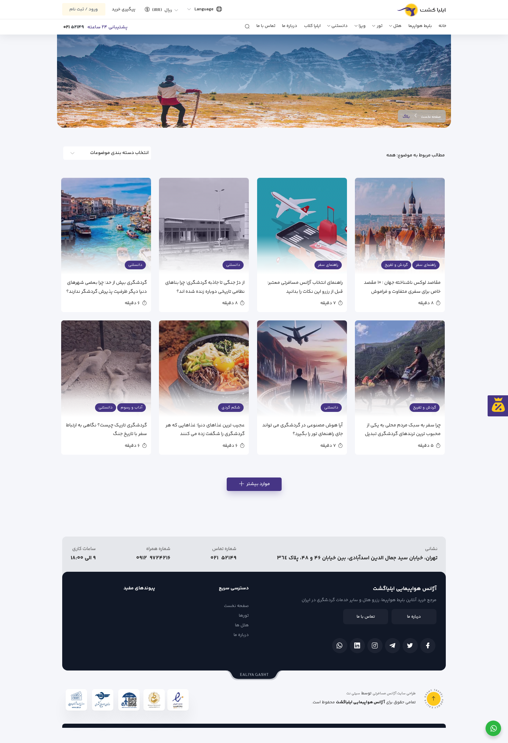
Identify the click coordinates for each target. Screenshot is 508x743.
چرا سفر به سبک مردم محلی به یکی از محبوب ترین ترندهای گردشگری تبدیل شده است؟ (403, 429)
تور (380, 25)
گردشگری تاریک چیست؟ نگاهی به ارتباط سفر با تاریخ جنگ (106, 429)
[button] (159, 9)
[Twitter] (410, 645)
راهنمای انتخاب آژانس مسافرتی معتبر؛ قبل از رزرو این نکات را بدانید (305, 287)
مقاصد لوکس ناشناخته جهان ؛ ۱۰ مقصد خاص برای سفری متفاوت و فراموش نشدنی (402, 287)
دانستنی (339, 25)
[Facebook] (427, 645)
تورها (244, 615)
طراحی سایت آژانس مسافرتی (394, 693)
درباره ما (289, 25)
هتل (397, 25)
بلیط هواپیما (420, 25)
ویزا (362, 25)
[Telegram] (392, 645)
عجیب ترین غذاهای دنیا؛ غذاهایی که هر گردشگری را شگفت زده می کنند (205, 429)
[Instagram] (375, 645)
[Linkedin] (357, 645)
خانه (442, 25)
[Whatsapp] (339, 645)
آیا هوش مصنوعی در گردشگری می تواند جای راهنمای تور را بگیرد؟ (302, 429)
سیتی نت (353, 693)
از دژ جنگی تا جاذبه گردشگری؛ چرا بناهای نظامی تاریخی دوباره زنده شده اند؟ (205, 287)
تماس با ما (265, 25)
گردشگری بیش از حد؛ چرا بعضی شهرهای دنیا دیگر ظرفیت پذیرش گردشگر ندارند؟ (106, 287)
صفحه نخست (431, 117)
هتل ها (242, 625)
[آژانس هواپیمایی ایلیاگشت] (414, 12)
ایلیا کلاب (312, 25)
